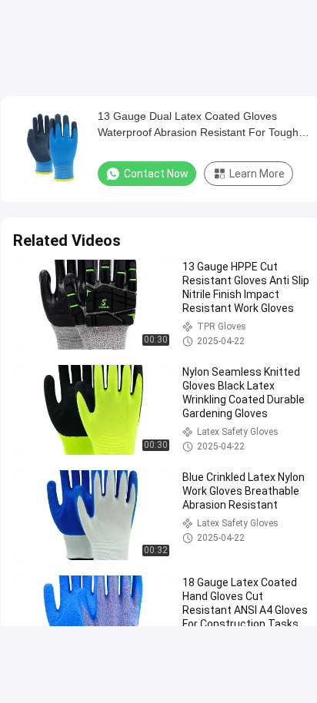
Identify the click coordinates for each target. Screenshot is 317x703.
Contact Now (156, 173)
